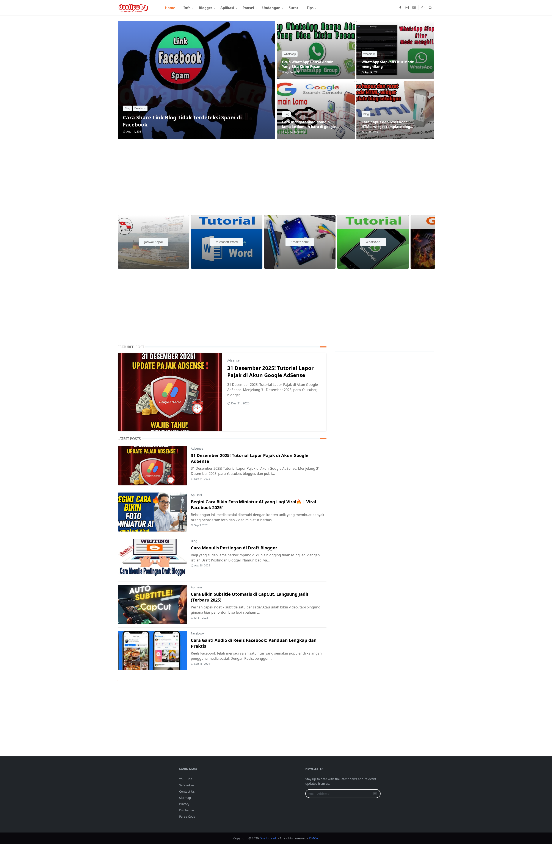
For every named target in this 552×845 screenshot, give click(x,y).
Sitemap (185, 798)
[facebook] (400, 7)
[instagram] (407, 7)
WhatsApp (373, 242)
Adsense (233, 360)
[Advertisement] (247, 175)
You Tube (185, 779)
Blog (127, 108)
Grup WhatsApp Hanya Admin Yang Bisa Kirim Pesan (308, 64)
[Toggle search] (430, 8)
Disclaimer (186, 810)
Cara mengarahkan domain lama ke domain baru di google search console (309, 127)
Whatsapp (290, 54)
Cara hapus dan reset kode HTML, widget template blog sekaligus (386, 127)
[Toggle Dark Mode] (423, 7)
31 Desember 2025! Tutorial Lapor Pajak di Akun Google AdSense (270, 371)
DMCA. (314, 838)
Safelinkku (186, 785)
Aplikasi (196, 495)
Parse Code (187, 816)
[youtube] (414, 7)
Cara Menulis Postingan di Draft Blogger (234, 548)
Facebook (140, 108)
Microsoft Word (227, 242)
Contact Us (187, 791)
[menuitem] (170, 8)
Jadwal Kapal (153, 242)
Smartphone (300, 242)
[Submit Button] (375, 794)
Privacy (184, 804)
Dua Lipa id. (268, 838)
